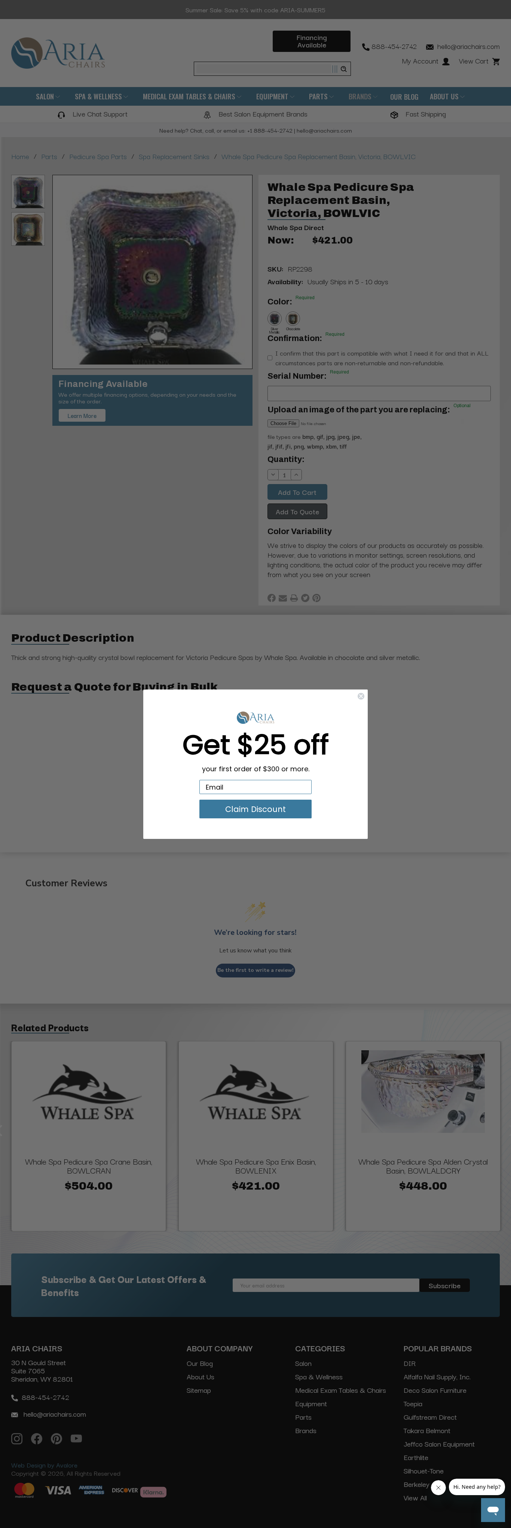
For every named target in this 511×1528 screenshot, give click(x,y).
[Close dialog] (361, 696)
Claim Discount (255, 809)
